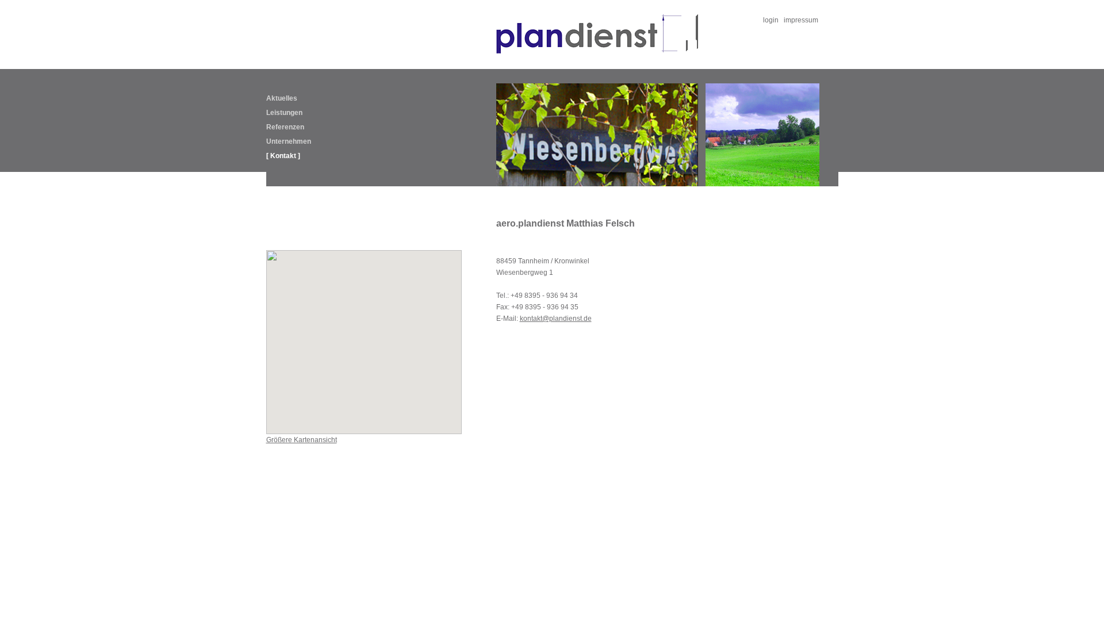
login (771, 20)
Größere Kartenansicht (301, 440)
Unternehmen (288, 141)
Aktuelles (281, 98)
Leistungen (284, 113)
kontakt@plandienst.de (556, 319)
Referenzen (285, 127)
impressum (801, 20)
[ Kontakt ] (283, 156)
